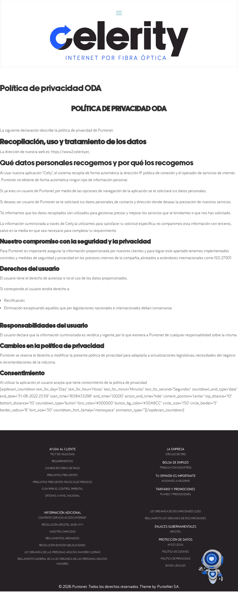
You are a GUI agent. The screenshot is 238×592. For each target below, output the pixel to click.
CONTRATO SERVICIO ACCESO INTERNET (62, 518)
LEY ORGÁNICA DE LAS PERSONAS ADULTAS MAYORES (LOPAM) (62, 552)
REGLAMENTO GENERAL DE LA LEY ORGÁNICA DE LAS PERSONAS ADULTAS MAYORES (62, 561)
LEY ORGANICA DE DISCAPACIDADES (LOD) (175, 511)
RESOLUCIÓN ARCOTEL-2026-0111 (62, 524)
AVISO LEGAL (175, 544)
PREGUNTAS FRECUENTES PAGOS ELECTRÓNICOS (62, 482)
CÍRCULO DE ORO (175, 454)
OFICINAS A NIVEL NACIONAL (62, 495)
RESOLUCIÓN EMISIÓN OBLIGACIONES (62, 545)
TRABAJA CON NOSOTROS (176, 467)
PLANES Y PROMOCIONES (175, 494)
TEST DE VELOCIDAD (62, 454)
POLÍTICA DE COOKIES (175, 551)
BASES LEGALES (175, 565)
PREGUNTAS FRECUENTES (62, 475)
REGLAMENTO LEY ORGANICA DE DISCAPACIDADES (175, 518)
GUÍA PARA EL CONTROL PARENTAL (62, 489)
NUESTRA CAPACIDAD (62, 531)
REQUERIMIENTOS (62, 461)
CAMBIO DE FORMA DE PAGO (62, 468)
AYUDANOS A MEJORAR (175, 481)
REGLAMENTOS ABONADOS (63, 538)
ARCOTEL (175, 531)
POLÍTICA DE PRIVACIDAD (175, 558)
